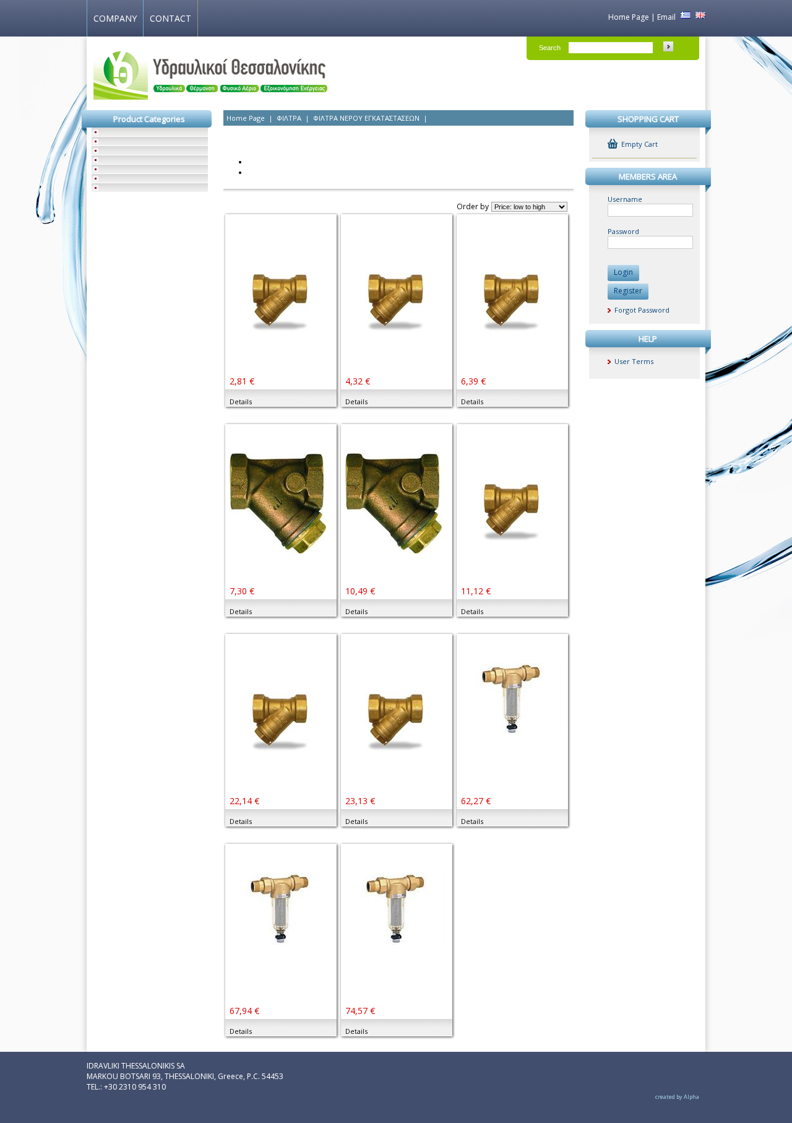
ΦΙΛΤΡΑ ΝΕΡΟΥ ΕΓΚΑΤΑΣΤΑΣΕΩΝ (366, 118)
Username (625, 199)
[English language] (698, 17)
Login (623, 272)
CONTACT (170, 18)
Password (623, 231)
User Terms (632, 361)
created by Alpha (677, 1097)
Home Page (628, 17)
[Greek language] (684, 17)
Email (666, 17)
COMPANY (115, 18)
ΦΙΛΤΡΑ (289, 118)
